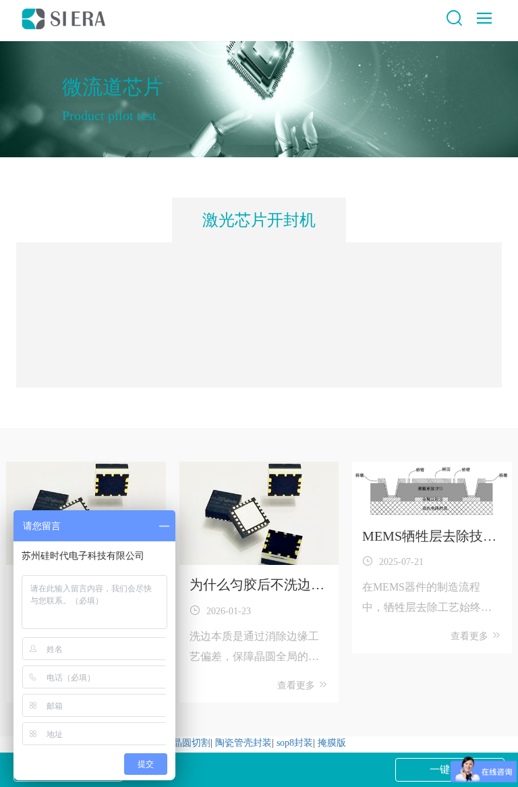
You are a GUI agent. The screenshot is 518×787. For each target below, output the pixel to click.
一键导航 (450, 769)
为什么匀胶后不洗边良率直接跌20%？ (257, 586)
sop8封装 (295, 743)
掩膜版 (332, 743)
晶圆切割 (191, 743)
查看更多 (297, 685)
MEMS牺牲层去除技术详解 (429, 537)
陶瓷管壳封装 (243, 743)
